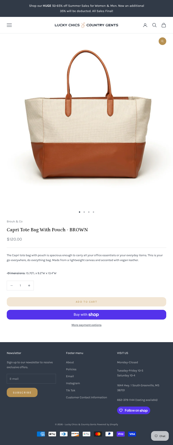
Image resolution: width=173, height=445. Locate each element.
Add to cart (86, 301)
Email (70, 376)
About (70, 362)
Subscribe (22, 392)
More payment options (86, 325)
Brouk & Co (15, 221)
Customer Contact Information (86, 397)
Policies (71, 369)
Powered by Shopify (107, 424)
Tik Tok (70, 390)
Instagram (73, 383)
